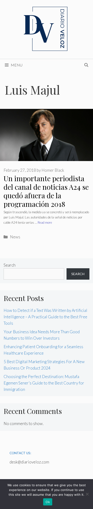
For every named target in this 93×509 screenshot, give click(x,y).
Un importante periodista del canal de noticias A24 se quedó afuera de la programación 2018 (46, 191)
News (15, 236)
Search (10, 265)
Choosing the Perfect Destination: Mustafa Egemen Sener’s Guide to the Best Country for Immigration (44, 383)
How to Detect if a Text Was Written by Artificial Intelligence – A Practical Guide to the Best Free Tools (45, 317)
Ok (48, 502)
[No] (87, 494)
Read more (45, 222)
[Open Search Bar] (86, 65)
